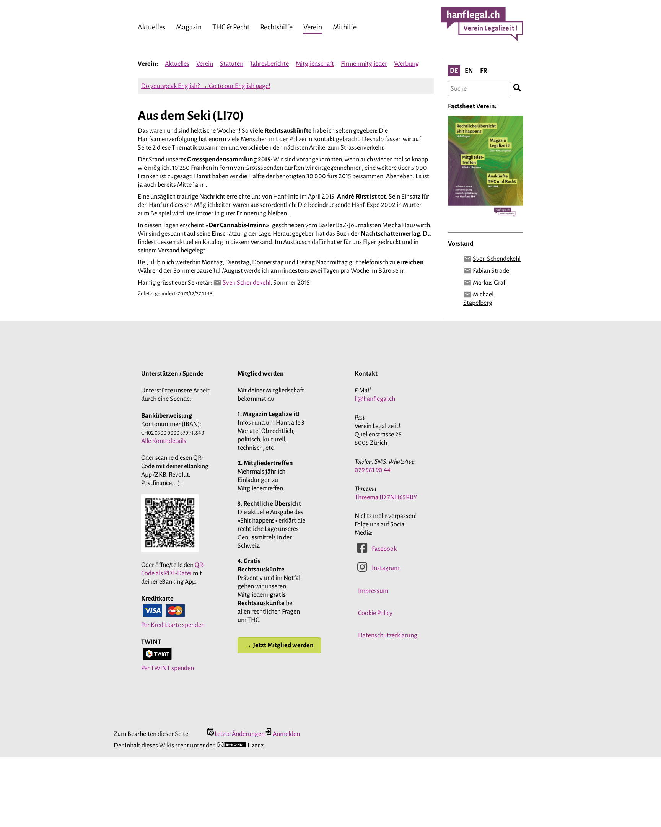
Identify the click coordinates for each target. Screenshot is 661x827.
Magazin (189, 27)
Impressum (373, 591)
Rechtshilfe (276, 27)
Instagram (385, 568)
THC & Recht (230, 27)
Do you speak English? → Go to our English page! (205, 86)
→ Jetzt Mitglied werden (279, 645)
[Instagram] (362, 570)
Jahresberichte (269, 63)
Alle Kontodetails (163, 441)
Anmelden (286, 733)
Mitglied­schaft (315, 63)
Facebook (384, 548)
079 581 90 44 (373, 470)
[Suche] (517, 88)
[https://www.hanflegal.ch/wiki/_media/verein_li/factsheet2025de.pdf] (485, 220)
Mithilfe (345, 27)
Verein (312, 27)
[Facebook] (362, 551)
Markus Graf (489, 282)
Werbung (406, 63)
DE (454, 70)
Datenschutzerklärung (387, 635)
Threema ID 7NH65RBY (386, 497)
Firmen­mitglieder (364, 63)
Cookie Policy (375, 613)
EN (469, 70)
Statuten (231, 63)
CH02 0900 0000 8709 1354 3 (172, 433)
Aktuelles (151, 27)
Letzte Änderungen (240, 733)
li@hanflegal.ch (375, 399)
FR (483, 70)
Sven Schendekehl (246, 282)
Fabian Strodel (492, 270)
